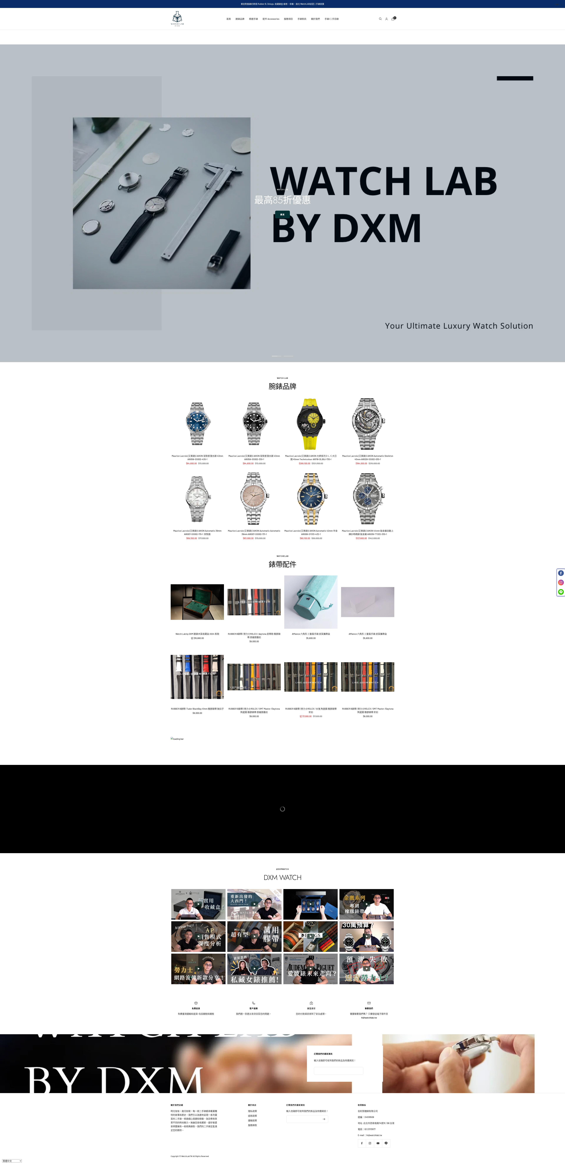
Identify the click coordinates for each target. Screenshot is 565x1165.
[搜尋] (380, 19)
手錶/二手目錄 (332, 19)
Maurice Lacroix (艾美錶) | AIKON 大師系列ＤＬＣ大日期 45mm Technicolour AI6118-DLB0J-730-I (311, 458)
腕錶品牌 (240, 19)
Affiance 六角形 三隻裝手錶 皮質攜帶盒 (311, 634)
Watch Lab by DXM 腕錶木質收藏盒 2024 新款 (197, 634)
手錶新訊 (302, 19)
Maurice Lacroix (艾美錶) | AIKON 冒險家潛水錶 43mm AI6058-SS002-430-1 (197, 458)
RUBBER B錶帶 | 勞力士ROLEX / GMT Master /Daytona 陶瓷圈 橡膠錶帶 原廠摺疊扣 (254, 710)
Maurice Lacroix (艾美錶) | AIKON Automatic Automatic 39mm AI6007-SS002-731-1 (254, 532)
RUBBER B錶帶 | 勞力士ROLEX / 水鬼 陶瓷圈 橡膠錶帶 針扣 (311, 710)
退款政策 (252, 1115)
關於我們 (315, 19)
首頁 (228, 19)
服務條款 (252, 1125)
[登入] (386, 19)
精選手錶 (253, 19)
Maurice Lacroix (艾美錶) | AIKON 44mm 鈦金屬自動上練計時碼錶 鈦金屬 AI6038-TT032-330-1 (367, 532)
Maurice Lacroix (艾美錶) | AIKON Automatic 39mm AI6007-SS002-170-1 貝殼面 (197, 532)
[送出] (324, 1119)
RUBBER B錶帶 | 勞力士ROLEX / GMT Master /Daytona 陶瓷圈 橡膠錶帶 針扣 (367, 710)
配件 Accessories (271, 19)
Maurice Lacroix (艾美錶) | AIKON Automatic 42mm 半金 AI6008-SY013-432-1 (311, 532)
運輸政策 (252, 1120)
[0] (392, 19)
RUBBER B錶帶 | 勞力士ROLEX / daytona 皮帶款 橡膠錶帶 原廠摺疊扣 (254, 636)
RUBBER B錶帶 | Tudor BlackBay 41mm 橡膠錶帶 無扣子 (197, 708)
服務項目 (288, 19)
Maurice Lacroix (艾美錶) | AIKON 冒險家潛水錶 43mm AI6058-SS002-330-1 (254, 458)
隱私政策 (252, 1111)
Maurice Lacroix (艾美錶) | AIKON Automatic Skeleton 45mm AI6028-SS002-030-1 (367, 458)
